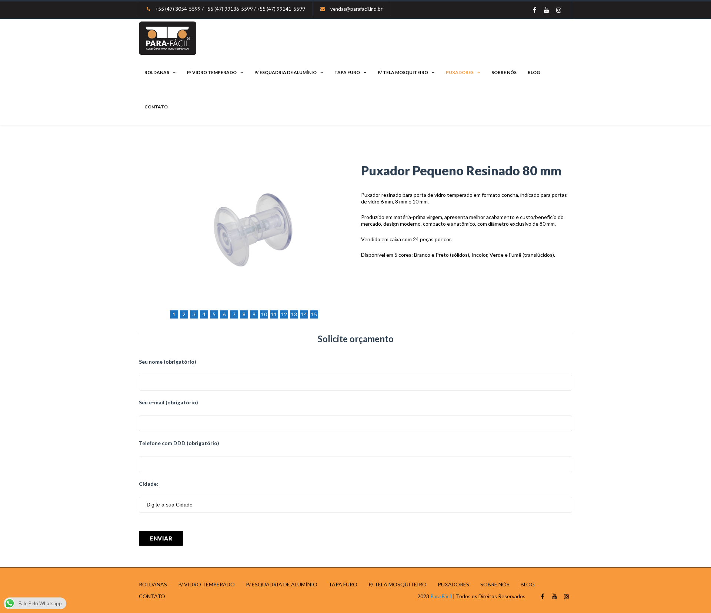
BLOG (534, 72)
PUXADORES (460, 72)
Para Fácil (441, 596)
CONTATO (156, 107)
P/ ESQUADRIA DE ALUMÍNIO (285, 72)
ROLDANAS (156, 72)
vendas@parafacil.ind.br (356, 9)
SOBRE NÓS (504, 72)
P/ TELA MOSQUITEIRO (403, 72)
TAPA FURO (347, 72)
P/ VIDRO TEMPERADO (212, 72)
